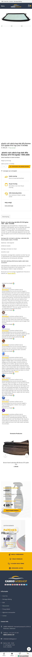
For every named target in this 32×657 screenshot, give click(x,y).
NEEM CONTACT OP (8, 634)
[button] (3, 6)
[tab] (5, 216)
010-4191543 (9, 206)
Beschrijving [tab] (5, 216)
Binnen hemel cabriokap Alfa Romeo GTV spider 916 (16, 463)
